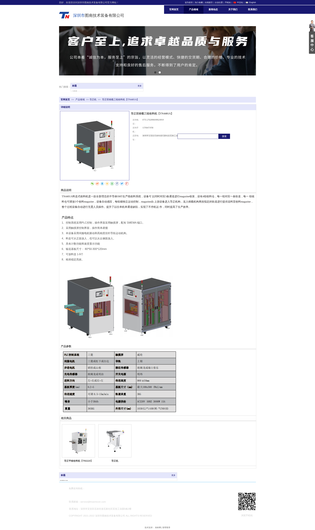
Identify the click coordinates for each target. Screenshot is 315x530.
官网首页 (65, 99)
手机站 (228, 2)
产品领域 (80, 99)
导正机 (93, 99)
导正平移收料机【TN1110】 (78, 460)
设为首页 (189, 2)
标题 (74, 85)
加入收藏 (199, 2)
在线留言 (209, 2)
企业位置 (219, 2)
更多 (140, 86)
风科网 (158, 527)
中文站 (240, 2)
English (252, 2)
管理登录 (166, 527)
